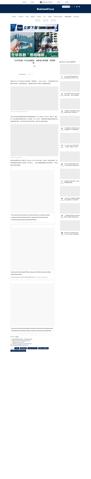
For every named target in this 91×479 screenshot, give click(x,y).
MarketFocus (25, 345)
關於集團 (24, 2)
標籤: (12, 348)
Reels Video (76, 16)
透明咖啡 (23, 348)
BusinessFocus (26, 340)
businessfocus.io (27, 343)
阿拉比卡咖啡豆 (43, 348)
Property (39, 16)
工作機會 (66, 2)
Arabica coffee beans (18, 350)
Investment (20, 16)
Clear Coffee (32, 348)
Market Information (58, 16)
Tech (44, 16)
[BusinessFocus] (45, 9)
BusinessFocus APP (19, 342)
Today (17, 336)
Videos (27, 16)
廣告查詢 (58, 2)
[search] (72, 6)
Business (14, 16)
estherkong (22, 74)
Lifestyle (50, 16)
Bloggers (33, 16)
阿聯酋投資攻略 (68, 16)
